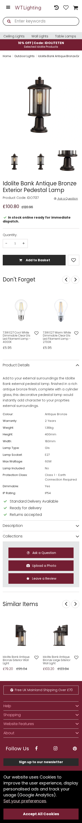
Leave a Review (43, 578)
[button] (3, 104)
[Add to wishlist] (36, 333)
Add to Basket (37, 260)
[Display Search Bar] (46, 5)
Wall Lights (39, 36)
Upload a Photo (43, 565)
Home (7, 56)
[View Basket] (75, 8)
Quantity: (10, 235)
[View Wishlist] (66, 8)
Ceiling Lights (14, 36)
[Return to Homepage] (28, 8)
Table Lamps (65, 36)
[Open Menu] (8, 7)
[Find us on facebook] (36, 748)
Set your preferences (24, 801)
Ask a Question (67, 198)
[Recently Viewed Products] (56, 8)
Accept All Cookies (41, 814)
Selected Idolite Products (41, 45)
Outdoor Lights (24, 56)
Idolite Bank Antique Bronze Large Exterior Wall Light (56, 660)
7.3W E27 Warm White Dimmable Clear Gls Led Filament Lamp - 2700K (57, 337)
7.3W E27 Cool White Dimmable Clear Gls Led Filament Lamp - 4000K (17, 337)
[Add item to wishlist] (73, 260)
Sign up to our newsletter (41, 762)
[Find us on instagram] (55, 748)
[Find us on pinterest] (75, 748)
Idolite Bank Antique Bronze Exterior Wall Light (16, 660)
